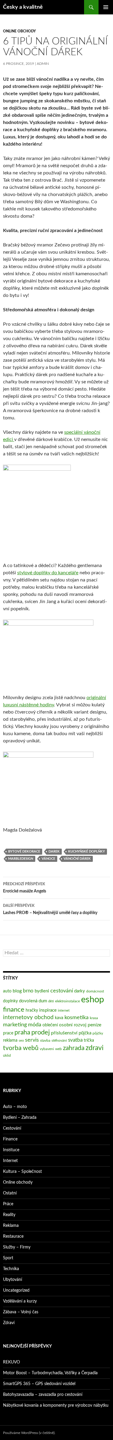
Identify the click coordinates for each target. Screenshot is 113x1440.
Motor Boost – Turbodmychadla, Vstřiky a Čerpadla (50, 1373)
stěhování (59, 1040)
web (58, 1049)
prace (8, 1033)
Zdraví (8, 1323)
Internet (10, 1161)
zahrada (73, 1048)
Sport (8, 1258)
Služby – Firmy (16, 1247)
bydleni (42, 991)
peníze (94, 1024)
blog (17, 991)
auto (7, 991)
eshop (92, 999)
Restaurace (13, 1236)
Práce (8, 1204)
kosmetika (76, 1017)
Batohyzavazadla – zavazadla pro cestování (42, 1395)
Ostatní (10, 1193)
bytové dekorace (24, 851)
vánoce (48, 858)
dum (43, 1001)
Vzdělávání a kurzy (20, 1301)
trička (89, 1040)
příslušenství (64, 1033)
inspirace (48, 1010)
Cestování (12, 1128)
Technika (11, 1269)
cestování (61, 991)
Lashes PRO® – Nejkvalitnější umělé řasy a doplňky (50, 909)
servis (32, 1040)
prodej (40, 1032)
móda (34, 1025)
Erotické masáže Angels (24, 887)
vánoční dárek (77, 858)
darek (54, 851)
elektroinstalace (67, 1001)
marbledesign (20, 858)
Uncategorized (16, 1290)
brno (28, 990)
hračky (32, 1010)
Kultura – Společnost (22, 1172)
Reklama (11, 1226)
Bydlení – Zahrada (19, 1117)
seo (21, 1040)
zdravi (95, 1048)
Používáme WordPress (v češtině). (29, 1433)
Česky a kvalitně (23, 7)
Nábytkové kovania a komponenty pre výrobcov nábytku (55, 1405)
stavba (45, 1040)
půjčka (85, 1033)
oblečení (50, 1025)
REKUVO (11, 1362)
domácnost (95, 991)
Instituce (11, 1150)
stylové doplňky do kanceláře (47, 572)
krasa (94, 1018)
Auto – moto (15, 1107)
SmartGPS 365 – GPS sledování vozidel (39, 1384)
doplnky (10, 1001)
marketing (15, 1025)
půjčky (98, 1033)
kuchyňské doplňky (86, 851)
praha (22, 1032)
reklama (10, 1040)
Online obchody (19, 31)
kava (59, 1018)
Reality (9, 1215)
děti (51, 1001)
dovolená (28, 1001)
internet (64, 1010)
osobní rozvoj (72, 1025)
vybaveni (47, 1049)
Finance (10, 1139)
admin (43, 63)
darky (79, 991)
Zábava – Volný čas (20, 1312)
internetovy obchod (28, 1017)
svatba (75, 1040)
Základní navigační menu (106, 7)
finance (13, 1010)
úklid (7, 1055)
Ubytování (12, 1280)
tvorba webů (21, 1048)
